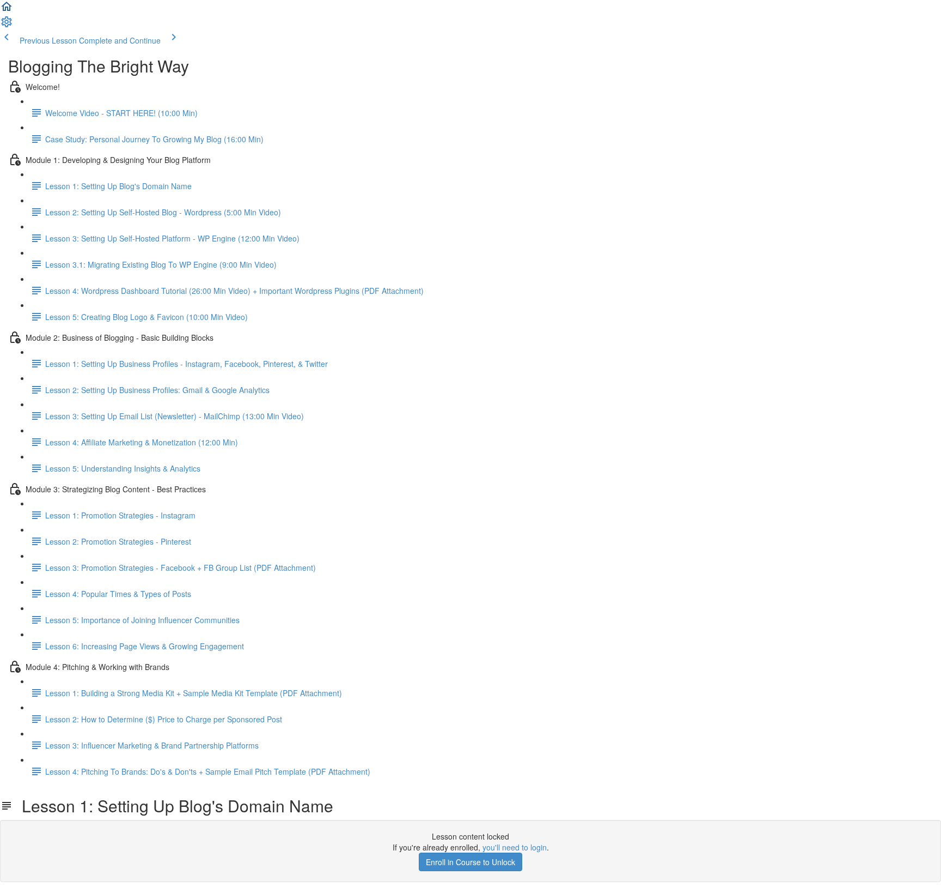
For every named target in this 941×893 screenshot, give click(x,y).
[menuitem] (6, 25)
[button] (6, 9)
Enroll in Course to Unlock (470, 861)
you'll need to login (514, 847)
